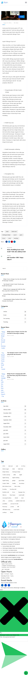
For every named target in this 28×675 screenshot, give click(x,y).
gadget (13, 480)
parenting (16, 238)
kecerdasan (21, 483)
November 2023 (14, 427)
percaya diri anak (14, 503)
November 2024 (14, 413)
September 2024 (14, 420)
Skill (18, 506)
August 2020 (14, 444)
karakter (14, 483)
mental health (21, 495)
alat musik (10, 466)
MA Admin (16, 23)
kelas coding (17, 486)
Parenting (14, 322)
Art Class (23, 466)
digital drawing (6, 477)
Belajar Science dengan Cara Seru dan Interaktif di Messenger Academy (14, 279)
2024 (4, 466)
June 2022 (14, 433)
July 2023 (14, 430)
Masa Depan (12, 495)
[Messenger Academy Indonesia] (4, 2)
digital (20, 474)
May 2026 (14, 406)
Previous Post (9, 247)
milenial (16, 498)
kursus (4, 238)
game (21, 235)
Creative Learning (6, 474)
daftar (14, 474)
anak (17, 466)
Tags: (2, 231)
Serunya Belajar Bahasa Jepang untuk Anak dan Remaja (13, 295)
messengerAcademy (7, 498)
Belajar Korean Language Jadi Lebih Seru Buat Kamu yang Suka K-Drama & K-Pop (13, 290)
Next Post (9, 255)
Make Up (4, 495)
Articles (14, 311)
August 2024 (14, 423)
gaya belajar (21, 480)
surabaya (5, 512)
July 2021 (14, 440)
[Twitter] (9, 242)
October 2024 (14, 416)
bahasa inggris (6, 469)
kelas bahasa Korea (7, 486)
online (4, 501)
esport (15, 235)
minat (9, 238)
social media (16, 509)
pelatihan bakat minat (20, 501)
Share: (2, 242)
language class (21, 492)
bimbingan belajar (6, 235)
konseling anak (13, 489)
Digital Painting (6, 480)
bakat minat (14, 231)
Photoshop (5, 506)
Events (21, 16)
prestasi (12, 506)
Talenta (11, 512)
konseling (5, 489)
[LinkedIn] (14, 242)
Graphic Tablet (6, 483)
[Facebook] (6, 242)
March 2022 (14, 437)
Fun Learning (14, 318)
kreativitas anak (6, 492)
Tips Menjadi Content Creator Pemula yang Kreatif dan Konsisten (13, 285)
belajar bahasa (6, 472)
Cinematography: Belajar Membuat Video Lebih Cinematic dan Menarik (14, 300)
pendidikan (5, 503)
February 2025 (14, 409)
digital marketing (15, 477)
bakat (7, 231)
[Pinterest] (12, 242)
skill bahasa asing (6, 509)
